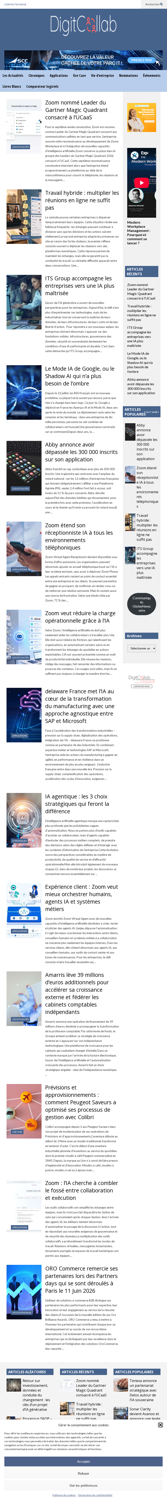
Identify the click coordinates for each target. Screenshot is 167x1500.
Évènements (151, 75)
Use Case (79, 75)
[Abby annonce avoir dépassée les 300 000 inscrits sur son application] (24, 468)
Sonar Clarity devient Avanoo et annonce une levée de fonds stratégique (145, 1419)
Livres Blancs (12, 86)
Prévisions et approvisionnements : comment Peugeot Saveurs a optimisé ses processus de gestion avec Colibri (80, 1102)
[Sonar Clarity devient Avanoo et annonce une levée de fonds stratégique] (121, 1413)
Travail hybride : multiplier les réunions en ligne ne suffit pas (82, 200)
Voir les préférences (83, 1485)
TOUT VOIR (151, 412)
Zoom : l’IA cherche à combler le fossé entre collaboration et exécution (81, 1190)
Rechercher (152, 4)
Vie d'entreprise (21, 1312)
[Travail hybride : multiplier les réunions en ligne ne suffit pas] (24, 216)
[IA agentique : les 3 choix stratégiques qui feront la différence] (24, 820)
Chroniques (36, 75)
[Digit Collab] (83, 29)
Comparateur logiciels (42, 86)
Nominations (128, 75)
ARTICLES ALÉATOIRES (27, 1372)
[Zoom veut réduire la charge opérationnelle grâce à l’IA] (24, 637)
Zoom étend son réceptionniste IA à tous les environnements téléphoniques (79, 536)
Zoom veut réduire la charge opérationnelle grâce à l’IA (80, 616)
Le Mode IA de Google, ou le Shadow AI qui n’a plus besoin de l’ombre (79, 376)
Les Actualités (13, 75)
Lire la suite (73, 180)
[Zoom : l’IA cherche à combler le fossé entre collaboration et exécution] (24, 1207)
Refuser (83, 1473)
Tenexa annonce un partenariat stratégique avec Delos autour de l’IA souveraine (143, 1390)
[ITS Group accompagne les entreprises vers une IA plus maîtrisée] (24, 302)
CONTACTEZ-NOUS (15, 4)
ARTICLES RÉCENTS (78, 1372)
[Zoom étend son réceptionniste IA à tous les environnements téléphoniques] (24, 549)
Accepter (83, 1461)
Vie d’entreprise (102, 75)
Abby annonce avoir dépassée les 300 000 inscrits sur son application (81, 452)
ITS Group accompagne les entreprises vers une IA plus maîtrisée (79, 285)
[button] (160, 1425)
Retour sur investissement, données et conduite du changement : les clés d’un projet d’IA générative (36, 1395)
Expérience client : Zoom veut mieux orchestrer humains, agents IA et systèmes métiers (81, 898)
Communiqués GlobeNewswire (142, 604)
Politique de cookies (64, 1495)
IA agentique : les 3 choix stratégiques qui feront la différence (77, 804)
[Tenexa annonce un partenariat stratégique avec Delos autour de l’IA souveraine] (121, 1385)
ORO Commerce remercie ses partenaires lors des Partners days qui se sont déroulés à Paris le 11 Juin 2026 (81, 1279)
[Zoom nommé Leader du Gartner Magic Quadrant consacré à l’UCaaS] (24, 126)
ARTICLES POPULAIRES (135, 412)
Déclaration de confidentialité (95, 1495)
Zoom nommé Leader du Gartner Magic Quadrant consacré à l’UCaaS (76, 110)
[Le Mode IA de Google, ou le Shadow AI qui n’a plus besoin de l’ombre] (24, 392)
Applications (59, 75)
